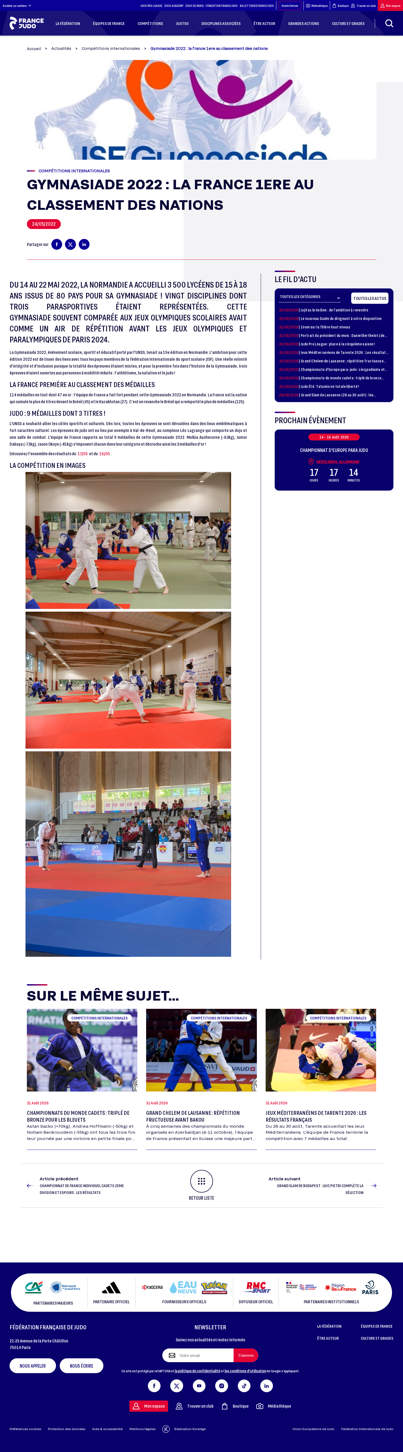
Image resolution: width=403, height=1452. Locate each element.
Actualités (61, 48)
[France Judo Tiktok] (244, 1384)
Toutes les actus (369, 298)
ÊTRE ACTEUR (328, 1338)
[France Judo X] (176, 1384)
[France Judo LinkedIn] (266, 1384)
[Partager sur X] (70, 244)
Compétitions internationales (111, 48)
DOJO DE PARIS (194, 5)
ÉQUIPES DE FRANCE (377, 1326)
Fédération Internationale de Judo (367, 1429)
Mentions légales (142, 1429)
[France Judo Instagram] (221, 1384)
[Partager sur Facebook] (56, 244)
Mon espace (393, 5)
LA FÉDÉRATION (329, 1326)
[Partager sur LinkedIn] (84, 244)
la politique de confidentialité (197, 1370)
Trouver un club (366, 5)
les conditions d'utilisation (245, 1370)
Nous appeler (33, 1365)
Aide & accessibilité (107, 1429)
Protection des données (66, 1429)
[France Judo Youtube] (199, 1384)
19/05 (104, 453)
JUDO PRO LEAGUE (151, 5)
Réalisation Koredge (190, 1429)
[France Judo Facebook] (154, 1384)
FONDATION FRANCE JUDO (222, 5)
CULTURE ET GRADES (377, 1338)
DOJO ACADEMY (173, 5)
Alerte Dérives (290, 5)
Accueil (34, 48)
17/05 (83, 453)
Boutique (343, 5)
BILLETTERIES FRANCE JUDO (257, 5)
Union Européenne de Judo (313, 1429)
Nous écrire (81, 1365)
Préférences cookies (25, 1429)
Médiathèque (319, 5)
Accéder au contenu (15, 5)
